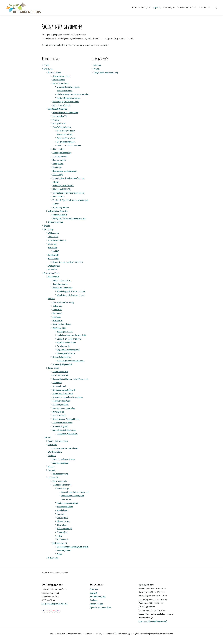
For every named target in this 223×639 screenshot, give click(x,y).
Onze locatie (53, 477)
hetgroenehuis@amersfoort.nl (55, 603)
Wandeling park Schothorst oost (71, 291)
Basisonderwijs (54, 72)
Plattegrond (62, 517)
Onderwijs (143, 7)
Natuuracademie (59, 214)
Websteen (168, 633)
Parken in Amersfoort (61, 280)
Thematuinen (63, 525)
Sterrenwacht (63, 539)
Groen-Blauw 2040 (60, 371)
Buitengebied (58, 411)
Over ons (203, 7)
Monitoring (167, 7)
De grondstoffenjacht (66, 141)
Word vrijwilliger (55, 452)
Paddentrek (53, 254)
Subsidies (56, 317)
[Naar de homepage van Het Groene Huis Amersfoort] (23, 7)
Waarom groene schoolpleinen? (70, 360)
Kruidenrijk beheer (60, 404)
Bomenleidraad (59, 386)
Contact (51, 470)
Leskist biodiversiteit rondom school (68, 192)
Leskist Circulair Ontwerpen (69, 145)
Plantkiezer (57, 320)
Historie (60, 514)
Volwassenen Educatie (57, 211)
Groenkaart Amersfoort (62, 393)
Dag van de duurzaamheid (68, 349)
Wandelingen (62, 510)
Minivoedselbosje (64, 528)
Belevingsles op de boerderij (64, 171)
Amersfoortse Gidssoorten (64, 430)
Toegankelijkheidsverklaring (105, 72)
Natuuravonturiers (60, 83)
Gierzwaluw (53, 236)
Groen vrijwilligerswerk (62, 364)
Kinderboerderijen (60, 284)
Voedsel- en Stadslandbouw (69, 338)
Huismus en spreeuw (57, 240)
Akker (59, 554)
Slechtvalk (52, 247)
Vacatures (52, 444)
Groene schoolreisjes (61, 76)
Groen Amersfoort (185, 7)
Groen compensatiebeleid (63, 390)
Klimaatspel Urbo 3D (61, 189)
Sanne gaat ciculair (65, 331)
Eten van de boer (59, 156)
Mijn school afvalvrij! (61, 105)
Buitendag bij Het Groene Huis (65, 101)
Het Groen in (53, 276)
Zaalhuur (52, 455)
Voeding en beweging (61, 152)
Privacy (96, 68)
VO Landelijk (57, 174)
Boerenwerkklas (59, 160)
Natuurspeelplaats (65, 506)
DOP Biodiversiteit (60, 375)
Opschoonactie (63, 346)
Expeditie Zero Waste (66, 138)
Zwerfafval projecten (61, 127)
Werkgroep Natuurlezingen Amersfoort (69, 218)
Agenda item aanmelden (100, 607)
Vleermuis (52, 244)
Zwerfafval (57, 309)
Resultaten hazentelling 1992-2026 (67, 262)
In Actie (51, 298)
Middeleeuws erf (59, 543)
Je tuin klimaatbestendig (63, 302)
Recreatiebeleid (59, 415)
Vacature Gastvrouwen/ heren (65, 448)
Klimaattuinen (63, 521)
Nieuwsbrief (53, 557)
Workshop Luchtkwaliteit (63, 185)
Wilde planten (54, 265)
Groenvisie (57, 382)
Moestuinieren (58, 79)
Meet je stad (57, 163)
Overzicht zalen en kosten (63, 459)
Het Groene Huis (59, 481)
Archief (55, 251)
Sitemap (97, 65)
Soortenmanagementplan (63, 408)
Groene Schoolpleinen (61, 357)
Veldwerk (56, 120)
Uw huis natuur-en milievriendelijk (71, 335)
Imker (59, 536)
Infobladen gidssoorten (67, 433)
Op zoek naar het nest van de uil (75, 492)
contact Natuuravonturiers (68, 98)
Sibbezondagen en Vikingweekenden (72, 546)
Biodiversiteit (58, 196)
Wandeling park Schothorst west (71, 295)
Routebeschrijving (60, 473)
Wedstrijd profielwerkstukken (65, 112)
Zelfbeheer (57, 306)
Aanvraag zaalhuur (60, 463)
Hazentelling (53, 258)
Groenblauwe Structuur (62, 422)
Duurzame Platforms (66, 353)
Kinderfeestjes (96, 603)
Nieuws (51, 466)
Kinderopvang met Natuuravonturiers (73, 94)
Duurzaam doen (59, 327)
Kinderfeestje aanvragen (67, 503)
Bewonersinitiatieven (61, 324)
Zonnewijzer (62, 532)
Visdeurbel (52, 269)
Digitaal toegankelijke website (146, 633)
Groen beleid (53, 368)
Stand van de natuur (61, 400)
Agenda (156, 7)
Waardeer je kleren (60, 207)
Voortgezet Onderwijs (57, 109)
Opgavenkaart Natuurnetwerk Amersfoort (70, 379)
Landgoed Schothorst (61, 484)
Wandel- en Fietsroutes (62, 287)
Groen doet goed (59, 426)
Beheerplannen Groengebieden (65, 419)
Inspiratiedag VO (59, 116)
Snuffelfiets (57, 167)
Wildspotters (53, 233)
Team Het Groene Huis (58, 441)
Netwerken (57, 313)
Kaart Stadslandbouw (66, 342)
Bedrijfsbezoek (59, 123)
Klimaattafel (58, 149)
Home (134, 7)
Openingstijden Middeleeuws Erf (153, 621)
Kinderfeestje (63, 488)
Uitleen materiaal (55, 222)
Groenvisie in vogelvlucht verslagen (67, 397)
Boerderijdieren (63, 550)
